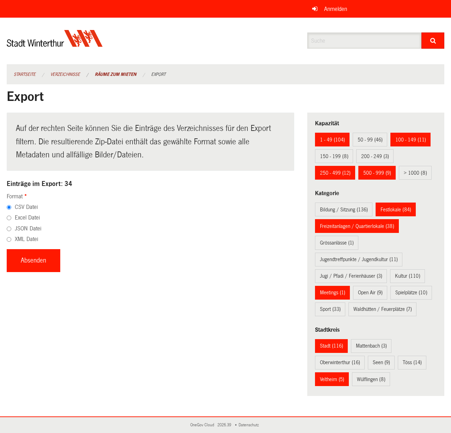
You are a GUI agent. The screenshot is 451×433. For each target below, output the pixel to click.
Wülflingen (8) (371, 379)
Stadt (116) (331, 346)
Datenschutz (250, 425)
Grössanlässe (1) (337, 243)
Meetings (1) (332, 292)
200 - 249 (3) (375, 156)
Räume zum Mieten (115, 74)
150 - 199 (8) (334, 156)
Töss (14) (412, 362)
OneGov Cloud (203, 425)
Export (158, 74)
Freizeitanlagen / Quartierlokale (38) (357, 226)
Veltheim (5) (332, 379)
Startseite (25, 74)
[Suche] (432, 40)
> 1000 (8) (415, 173)
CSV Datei (26, 207)
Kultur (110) (407, 276)
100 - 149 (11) (410, 140)
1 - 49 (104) (332, 140)
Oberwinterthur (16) (340, 362)
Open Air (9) (370, 292)
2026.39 (224, 425)
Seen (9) (381, 362)
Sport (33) (330, 309)
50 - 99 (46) (370, 140)
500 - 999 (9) (377, 173)
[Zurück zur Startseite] (55, 44)
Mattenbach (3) (371, 346)
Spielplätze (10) (411, 292)
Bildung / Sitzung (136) (344, 209)
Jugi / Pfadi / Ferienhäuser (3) (351, 276)
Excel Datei (27, 218)
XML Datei (26, 239)
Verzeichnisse (65, 74)
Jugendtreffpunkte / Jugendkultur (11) (359, 259)
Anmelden (335, 9)
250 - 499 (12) (335, 173)
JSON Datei (28, 228)
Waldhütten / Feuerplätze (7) (382, 309)
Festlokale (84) (396, 209)
